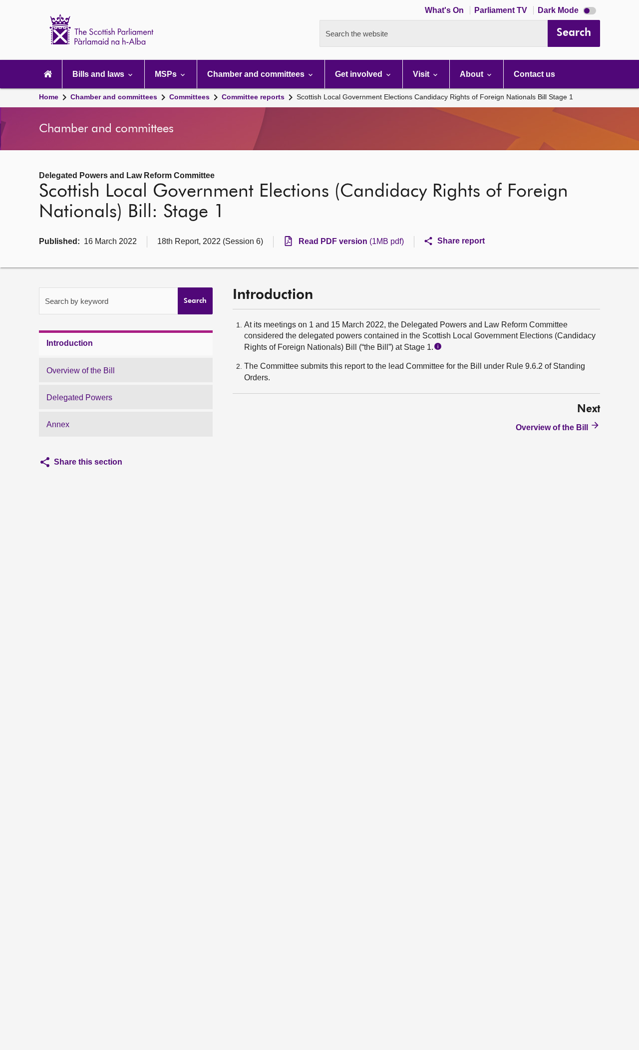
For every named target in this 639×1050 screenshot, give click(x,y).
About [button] (472, 74)
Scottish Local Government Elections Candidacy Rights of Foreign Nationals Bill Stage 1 (435, 97)
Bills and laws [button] (99, 74)
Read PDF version (351, 241)
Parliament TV (501, 10)
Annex (57, 424)
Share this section (88, 462)
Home (48, 97)
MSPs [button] (167, 74)
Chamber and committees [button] (257, 74)
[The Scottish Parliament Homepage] (48, 74)
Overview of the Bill (80, 370)
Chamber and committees (113, 97)
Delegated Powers (79, 397)
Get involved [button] (359, 74)
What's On (445, 10)
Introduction (69, 343)
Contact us (534, 74)
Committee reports (253, 97)
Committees (189, 97)
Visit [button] (422, 74)
